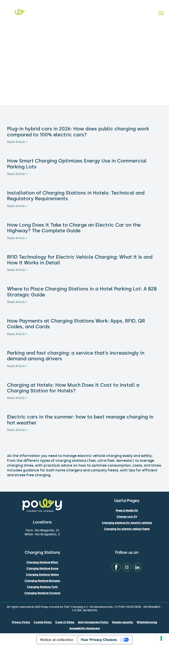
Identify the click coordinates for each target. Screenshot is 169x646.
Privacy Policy (21, 622)
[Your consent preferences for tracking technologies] (161, 638)
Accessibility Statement (84, 628)
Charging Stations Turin (42, 586)
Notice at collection (56, 639)
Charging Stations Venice (42, 574)
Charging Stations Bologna (42, 580)
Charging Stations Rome (42, 568)
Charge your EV (127, 516)
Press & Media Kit (127, 510)
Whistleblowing (147, 622)
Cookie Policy (43, 622)
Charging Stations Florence (42, 593)
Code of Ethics (64, 622)
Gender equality (122, 622)
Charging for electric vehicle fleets (127, 529)
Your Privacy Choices (99, 639)
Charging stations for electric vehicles (127, 522)
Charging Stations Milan (42, 562)
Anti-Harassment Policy (93, 622)
